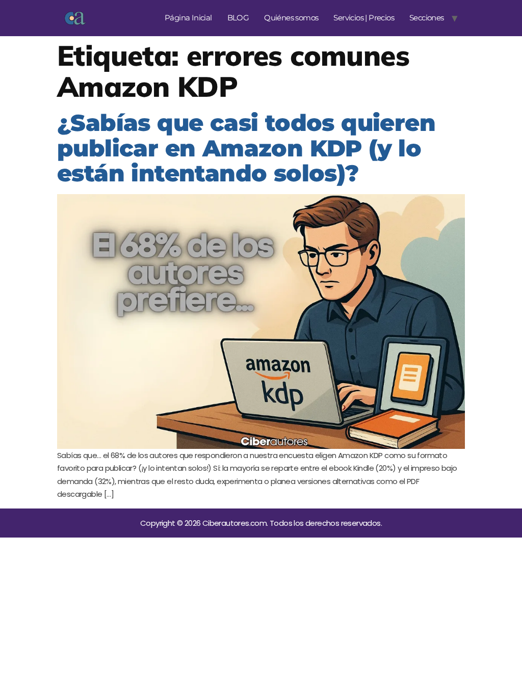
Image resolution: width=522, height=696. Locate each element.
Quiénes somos (291, 17)
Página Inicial (188, 17)
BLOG (238, 17)
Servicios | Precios (363, 17)
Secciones (426, 17)
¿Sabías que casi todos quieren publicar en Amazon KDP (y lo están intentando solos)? (246, 148)
